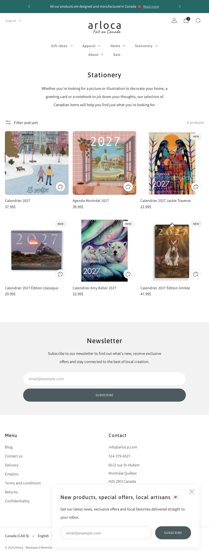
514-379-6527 (119, 455)
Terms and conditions (23, 482)
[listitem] (104, 6)
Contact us (14, 455)
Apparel (89, 46)
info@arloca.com (123, 447)
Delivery (12, 464)
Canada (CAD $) (17, 536)
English (11, 21)
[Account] (174, 20)
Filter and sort (26, 122)
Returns (11, 491)
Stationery (144, 46)
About (93, 54)
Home (115, 46)
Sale (117, 54)
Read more (151, 6)
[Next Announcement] (179, 6)
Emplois (12, 473)
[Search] (198, 20)
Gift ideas (59, 46)
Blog (9, 447)
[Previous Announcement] (29, 6)
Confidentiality (17, 500)
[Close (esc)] (192, 491)
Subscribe (173, 533)
